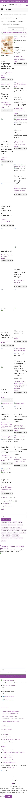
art (3, 535)
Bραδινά (24, 530)
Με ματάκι (20, 538)
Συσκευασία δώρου (7, 522)
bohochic (13, 527)
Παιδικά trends (16, 535)
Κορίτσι (9, 532)
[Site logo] (15, 5)
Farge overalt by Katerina (8, 501)
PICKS (8, 535)
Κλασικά (20, 525)
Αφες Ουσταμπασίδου (7, 506)
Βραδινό (13, 538)
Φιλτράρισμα (6, 519)
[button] (7, 79)
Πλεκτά (12, 530)
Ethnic (4, 540)
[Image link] (8, 680)
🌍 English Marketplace (8, 696)
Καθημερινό (5, 527)
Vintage (19, 527)
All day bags (5, 530)
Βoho (20, 522)
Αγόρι (4, 532)
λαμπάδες (5, 525)
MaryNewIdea (5, 503)
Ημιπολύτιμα (12, 525)
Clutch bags (23, 532)
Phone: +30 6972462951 (10, 685)
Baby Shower (6, 538)
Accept (9, 796)
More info (2, 796)
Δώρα (15, 522)
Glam (18, 530)
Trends (15, 532)
